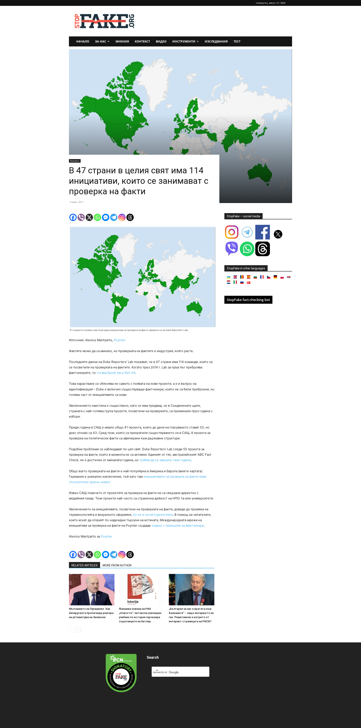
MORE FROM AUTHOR (117, 565)
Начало (82, 41)
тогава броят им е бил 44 (116, 373)
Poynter (120, 340)
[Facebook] (73, 217)
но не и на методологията (153, 515)
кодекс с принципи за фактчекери (178, 525)
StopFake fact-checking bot (248, 299)
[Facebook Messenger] (105, 217)
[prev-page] (71, 629)
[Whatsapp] (97, 217)
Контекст (142, 41)
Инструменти (183, 41)
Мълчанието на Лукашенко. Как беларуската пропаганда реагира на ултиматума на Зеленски (91, 613)
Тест (237, 41)
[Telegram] (113, 217)
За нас (100, 41)
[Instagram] (122, 217)
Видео (161, 41)
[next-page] (78, 629)
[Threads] (130, 217)
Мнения (122, 41)
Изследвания (216, 41)
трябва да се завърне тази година (165, 460)
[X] (89, 217)
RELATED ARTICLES (84, 565)
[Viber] (81, 217)
